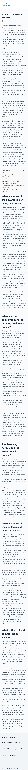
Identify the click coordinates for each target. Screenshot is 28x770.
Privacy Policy (5, 764)
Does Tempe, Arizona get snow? (10, 755)
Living (12, 21)
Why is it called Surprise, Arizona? (11, 742)
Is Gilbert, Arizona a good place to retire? (12, 749)
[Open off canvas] (25, 4)
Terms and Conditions (15, 764)
